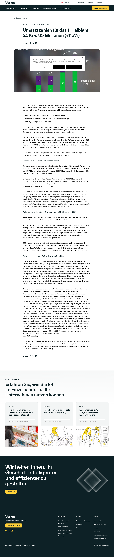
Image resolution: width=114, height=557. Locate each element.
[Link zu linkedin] (36, 43)
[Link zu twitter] (33, 43)
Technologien (10, 8)
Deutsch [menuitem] (66, 2)
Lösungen (24, 8)
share (25, 43)
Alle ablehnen (59, 67)
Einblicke (36, 8)
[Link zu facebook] (31, 43)
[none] (67, 3)
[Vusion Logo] (10, 2)
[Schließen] (82, 58)
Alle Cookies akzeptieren (74, 67)
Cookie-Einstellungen (40, 67)
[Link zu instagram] (6, 531)
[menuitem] (66, 3)
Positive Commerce (50, 8)
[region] (57, 63)
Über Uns (66, 8)
